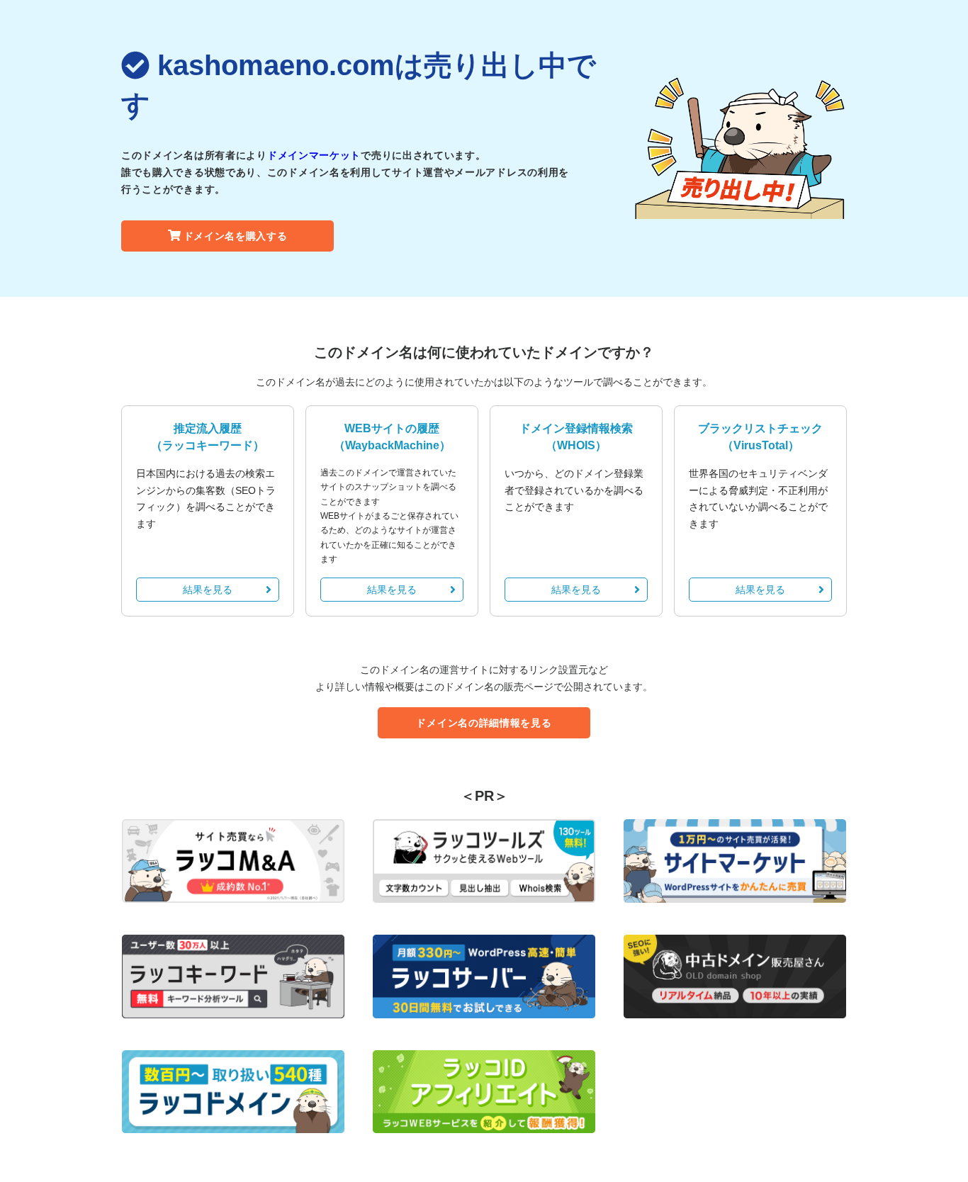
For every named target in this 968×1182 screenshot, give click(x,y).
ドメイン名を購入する (236, 236)
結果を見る (207, 589)
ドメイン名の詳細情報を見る (483, 722)
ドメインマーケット (314, 155)
